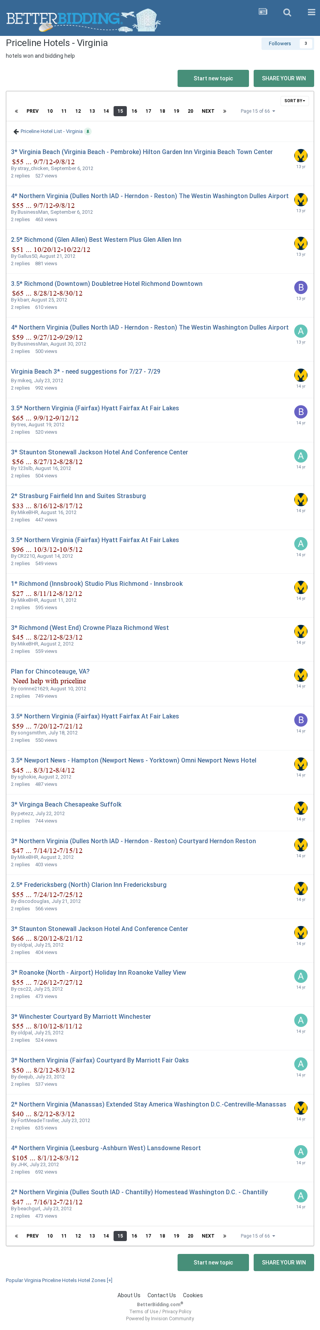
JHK (22, 1164)
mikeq (25, 380)
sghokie (27, 777)
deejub (25, 1077)
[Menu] (311, 12)
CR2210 (26, 556)
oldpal (25, 945)
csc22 (24, 989)
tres (22, 424)
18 (162, 111)
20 (190, 111)
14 (106, 111)
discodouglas (33, 901)
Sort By (293, 101)
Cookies (193, 1295)
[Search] (287, 12)
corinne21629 (33, 689)
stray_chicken (33, 168)
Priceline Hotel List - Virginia (52, 131)
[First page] (16, 111)
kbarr (23, 300)
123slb (25, 468)
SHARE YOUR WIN (284, 78)
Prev (33, 111)
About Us (128, 1295)
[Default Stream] (263, 12)
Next (208, 111)
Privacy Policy (176, 1311)
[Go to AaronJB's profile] (301, 331)
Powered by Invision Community (160, 1318)
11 (64, 111)
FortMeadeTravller (38, 1120)
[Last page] (224, 111)
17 (148, 111)
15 (120, 111)
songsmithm (32, 733)
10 (50, 111)
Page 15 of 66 (256, 111)
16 (134, 111)
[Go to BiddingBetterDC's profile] (301, 287)
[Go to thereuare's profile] (301, 155)
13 (92, 111)
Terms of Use (143, 1311)
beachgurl (29, 1208)
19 (176, 111)
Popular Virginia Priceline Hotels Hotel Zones (59, 1280)
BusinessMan (33, 212)
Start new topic (213, 78)
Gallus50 (27, 256)
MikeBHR (28, 512)
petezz (25, 813)
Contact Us (162, 1295)
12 (78, 111)
